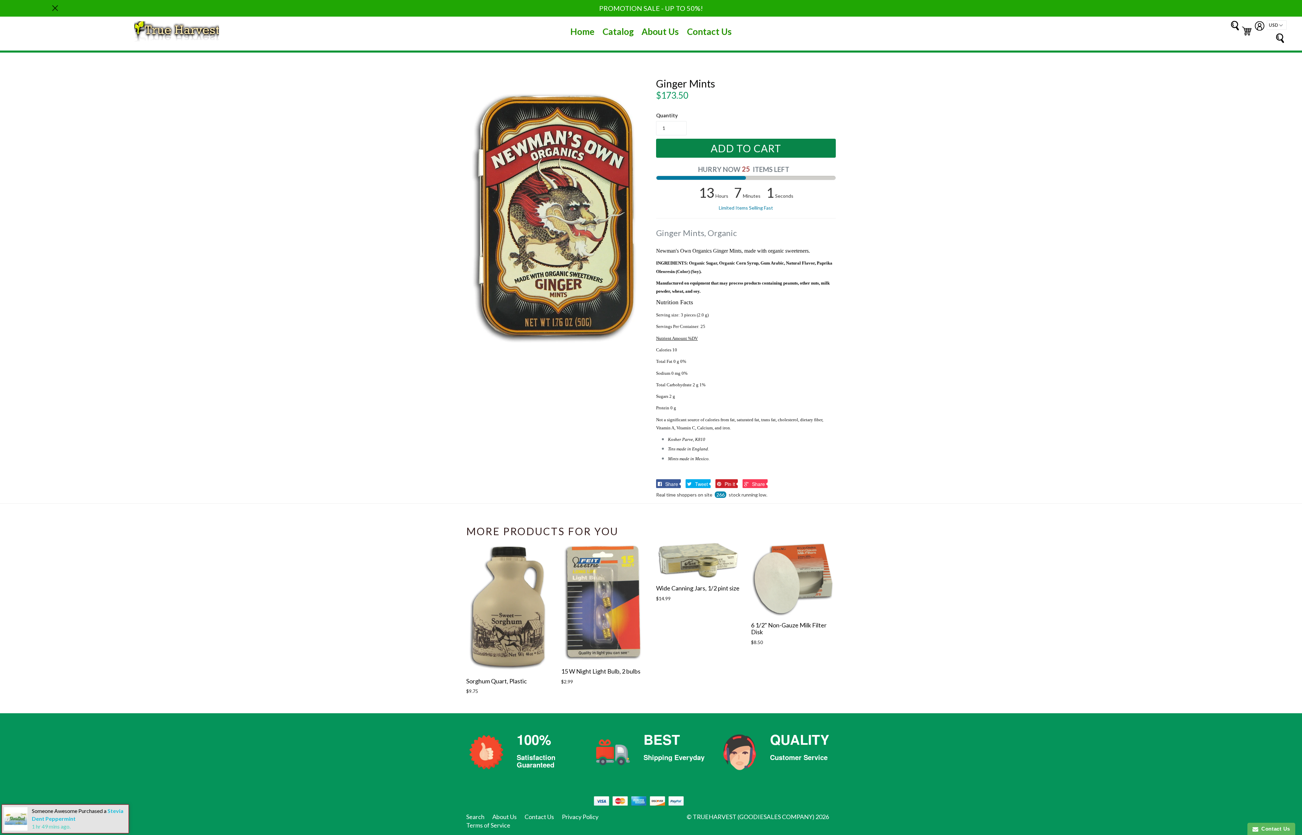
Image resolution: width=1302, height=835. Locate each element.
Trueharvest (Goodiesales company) (753, 816)
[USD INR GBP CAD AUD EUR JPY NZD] (1277, 25)
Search (475, 816)
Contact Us (709, 31)
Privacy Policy (580, 816)
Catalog (618, 31)
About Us (660, 31)
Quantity (667, 115)
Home (582, 31)
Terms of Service (488, 825)
